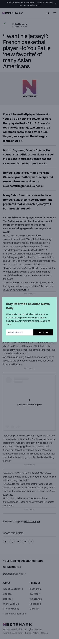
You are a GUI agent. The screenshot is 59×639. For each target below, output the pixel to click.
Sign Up (43, 332)
